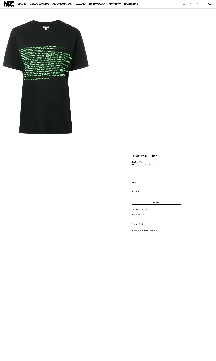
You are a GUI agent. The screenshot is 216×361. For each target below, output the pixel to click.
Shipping (135, 165)
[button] (184, 4)
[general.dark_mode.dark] (190, 4)
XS (133, 186)
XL (147, 186)
